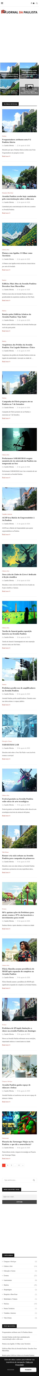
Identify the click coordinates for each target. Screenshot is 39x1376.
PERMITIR (28, 1370)
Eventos (20, 1275)
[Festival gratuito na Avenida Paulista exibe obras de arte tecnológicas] (19, 780)
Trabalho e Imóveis (20, 1313)
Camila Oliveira (9, 145)
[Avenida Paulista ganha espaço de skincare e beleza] (19, 1066)
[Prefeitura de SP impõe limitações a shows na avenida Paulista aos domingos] (19, 1009)
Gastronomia (20, 1280)
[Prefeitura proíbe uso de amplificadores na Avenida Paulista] (19, 669)
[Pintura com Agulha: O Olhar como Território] (9, 87)
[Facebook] (31, 3)
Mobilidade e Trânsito (20, 1299)
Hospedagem (20, 1289)
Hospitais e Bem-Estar (20, 1294)
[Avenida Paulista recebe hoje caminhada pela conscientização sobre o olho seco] (19, 177)
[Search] (37, 3)
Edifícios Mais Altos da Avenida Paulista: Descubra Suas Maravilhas (29, 91)
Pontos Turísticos (20, 1308)
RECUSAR (10, 1370)
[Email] (33, 3)
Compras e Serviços (20, 1261)
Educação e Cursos (20, 1271)
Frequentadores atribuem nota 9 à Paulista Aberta (17, 1332)
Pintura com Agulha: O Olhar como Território (16, 1344)
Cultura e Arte (20, 1266)
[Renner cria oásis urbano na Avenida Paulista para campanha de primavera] (19, 836)
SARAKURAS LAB (10, 745)
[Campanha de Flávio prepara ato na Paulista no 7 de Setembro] (19, 382)
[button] (3, 79)
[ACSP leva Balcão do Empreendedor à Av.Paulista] (19, 498)
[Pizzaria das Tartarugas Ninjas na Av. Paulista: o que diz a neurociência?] (19, 1122)
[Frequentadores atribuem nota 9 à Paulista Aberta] (9, 71)
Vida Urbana (20, 1318)
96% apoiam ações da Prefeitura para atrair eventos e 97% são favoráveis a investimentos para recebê (18, 915)
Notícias (20, 1304)
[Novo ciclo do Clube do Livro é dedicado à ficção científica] (19, 555)
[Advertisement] (19, 42)
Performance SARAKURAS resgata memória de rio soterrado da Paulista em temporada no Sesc (19, 461)
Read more (5, 156)
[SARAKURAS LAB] (19, 725)
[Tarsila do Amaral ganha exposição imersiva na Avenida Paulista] (19, 612)
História (20, 1285)
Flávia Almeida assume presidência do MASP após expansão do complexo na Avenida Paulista (18, 971)
